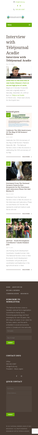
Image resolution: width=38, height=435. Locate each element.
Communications (12, 293)
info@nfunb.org (20, 2)
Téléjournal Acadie (18, 95)
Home (8, 287)
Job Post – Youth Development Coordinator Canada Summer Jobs (17, 243)
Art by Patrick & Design (21, 431)
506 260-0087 (20, 9)
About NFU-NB (17, 287)
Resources (24, 293)
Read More (26, 156)
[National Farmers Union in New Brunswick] (15, 17)
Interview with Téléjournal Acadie (18, 58)
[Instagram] (20, 6)
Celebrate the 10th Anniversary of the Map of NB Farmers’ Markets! (18, 132)
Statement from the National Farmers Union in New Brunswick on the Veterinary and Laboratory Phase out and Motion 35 (18, 187)
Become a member (13, 290)
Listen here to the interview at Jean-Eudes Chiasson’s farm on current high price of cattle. (17, 83)
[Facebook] (17, 6)
